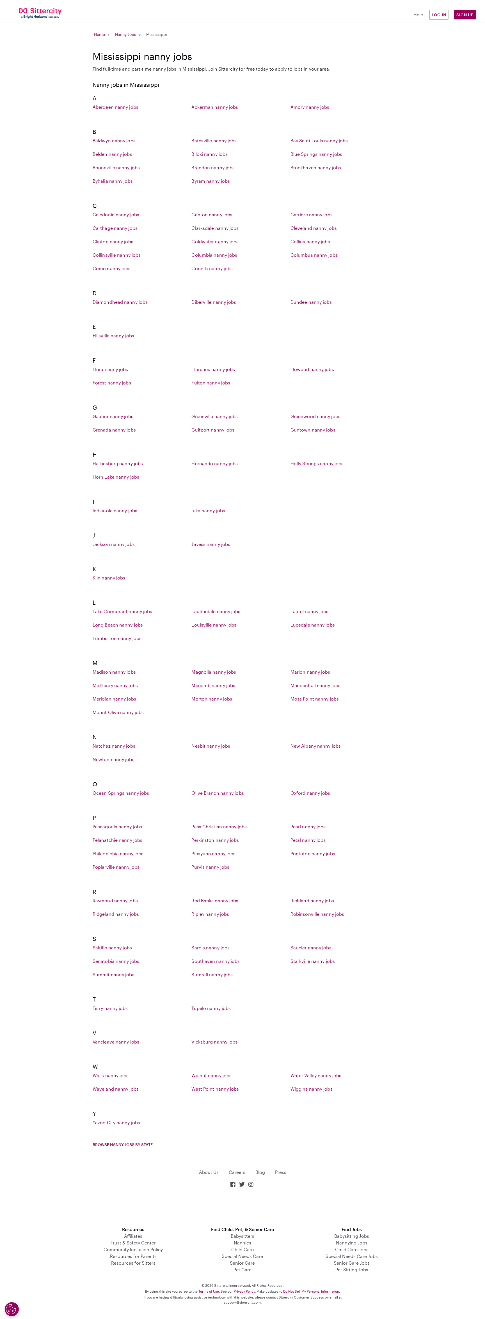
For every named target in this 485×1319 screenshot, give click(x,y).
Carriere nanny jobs (311, 214)
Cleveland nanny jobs (313, 228)
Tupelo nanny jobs (211, 1008)
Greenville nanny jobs (214, 416)
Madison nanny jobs (114, 671)
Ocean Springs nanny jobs (121, 793)
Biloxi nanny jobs (209, 154)
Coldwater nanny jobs (215, 241)
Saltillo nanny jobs (112, 947)
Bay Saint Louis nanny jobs (319, 140)
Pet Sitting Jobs (351, 1269)
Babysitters (242, 1236)
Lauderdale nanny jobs (215, 611)
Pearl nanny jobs (308, 826)
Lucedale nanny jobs (312, 624)
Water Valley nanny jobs (315, 1075)
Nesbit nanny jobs (210, 745)
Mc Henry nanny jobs (115, 685)
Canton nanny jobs (211, 214)
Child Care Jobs (352, 1249)
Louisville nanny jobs (213, 624)
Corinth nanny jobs (212, 268)
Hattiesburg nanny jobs (118, 463)
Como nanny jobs (112, 268)
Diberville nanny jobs (213, 302)
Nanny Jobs (125, 34)
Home (99, 34)
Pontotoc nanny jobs (312, 853)
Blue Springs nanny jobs (316, 154)
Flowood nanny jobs (312, 369)
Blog (260, 1172)
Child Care (242, 1249)
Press (280, 1172)
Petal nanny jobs (308, 840)
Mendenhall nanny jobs (315, 685)
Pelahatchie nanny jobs (117, 840)
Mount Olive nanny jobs (118, 712)
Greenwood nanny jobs (315, 416)
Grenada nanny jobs (114, 429)
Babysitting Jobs (351, 1236)
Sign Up (465, 14)
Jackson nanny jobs (114, 544)
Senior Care (242, 1262)
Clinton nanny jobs (113, 241)
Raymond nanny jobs (115, 900)
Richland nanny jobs (312, 900)
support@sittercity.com (242, 1302)
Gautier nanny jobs (113, 416)
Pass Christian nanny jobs (219, 826)
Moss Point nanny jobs (314, 698)
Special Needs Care (242, 1256)
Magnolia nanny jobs (213, 671)
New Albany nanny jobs (315, 745)
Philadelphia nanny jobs (118, 853)
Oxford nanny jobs (310, 793)
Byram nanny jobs (210, 181)
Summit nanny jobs (113, 974)
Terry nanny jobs (110, 1008)
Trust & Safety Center (133, 1242)
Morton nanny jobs (211, 698)
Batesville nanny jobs (214, 140)
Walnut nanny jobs (211, 1075)
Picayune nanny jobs (213, 853)
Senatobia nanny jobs (116, 961)
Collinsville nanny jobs (117, 255)
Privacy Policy (244, 1291)
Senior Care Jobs (352, 1262)
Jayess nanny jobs (210, 544)
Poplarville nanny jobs (116, 867)
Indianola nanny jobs (115, 510)
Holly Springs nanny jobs (317, 463)
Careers (237, 1172)
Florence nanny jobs (213, 369)
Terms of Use (208, 1291)
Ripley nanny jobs (210, 914)
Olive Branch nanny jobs (217, 793)
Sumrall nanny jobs (212, 974)
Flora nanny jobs (110, 369)
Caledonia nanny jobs (116, 214)
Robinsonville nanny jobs (317, 914)
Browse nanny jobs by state (123, 1144)
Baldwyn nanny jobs (114, 140)
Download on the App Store (242, 1207)
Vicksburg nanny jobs (214, 1041)
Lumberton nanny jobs (117, 638)
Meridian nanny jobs (114, 698)
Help (418, 14)
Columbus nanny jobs (314, 255)
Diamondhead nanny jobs (120, 302)
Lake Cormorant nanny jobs (122, 611)
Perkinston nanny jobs (215, 840)
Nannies (242, 1242)
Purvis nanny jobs (210, 867)
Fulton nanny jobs (210, 382)
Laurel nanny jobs (309, 611)
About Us (209, 1172)
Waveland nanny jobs (116, 1088)
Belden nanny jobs (112, 154)
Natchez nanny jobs (114, 745)
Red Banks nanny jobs (214, 900)
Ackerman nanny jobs (214, 107)
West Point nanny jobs (215, 1088)
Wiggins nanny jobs (311, 1088)
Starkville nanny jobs (312, 961)
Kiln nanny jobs (109, 577)
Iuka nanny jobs (208, 510)
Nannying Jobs (351, 1242)
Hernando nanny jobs (214, 463)
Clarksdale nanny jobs (215, 228)
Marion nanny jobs (310, 671)
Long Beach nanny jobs (118, 624)
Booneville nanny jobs (116, 167)
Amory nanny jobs (310, 107)
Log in (439, 14)
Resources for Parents (133, 1256)
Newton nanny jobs (113, 759)
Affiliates (133, 1236)
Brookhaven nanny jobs (315, 167)
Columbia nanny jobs (214, 255)
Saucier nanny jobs (310, 947)
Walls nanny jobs (111, 1075)
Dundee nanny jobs (311, 302)
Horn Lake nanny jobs (116, 476)
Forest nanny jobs (112, 382)
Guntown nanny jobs (312, 429)
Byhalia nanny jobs (113, 181)
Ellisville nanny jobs (113, 335)
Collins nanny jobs (310, 241)
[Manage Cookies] (12, 1309)
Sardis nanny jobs (210, 947)
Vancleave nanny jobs (116, 1041)
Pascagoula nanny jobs (117, 826)
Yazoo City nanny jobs (116, 1122)
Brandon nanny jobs (213, 167)
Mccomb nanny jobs (213, 685)
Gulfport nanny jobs (212, 429)
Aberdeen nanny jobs (115, 107)
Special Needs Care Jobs (352, 1256)
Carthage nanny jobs (115, 228)
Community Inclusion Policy (133, 1249)
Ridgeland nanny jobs (116, 914)
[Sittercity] (40, 13)
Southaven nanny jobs (215, 961)
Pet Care (242, 1269)
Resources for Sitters (133, 1262)
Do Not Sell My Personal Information (311, 1291)
